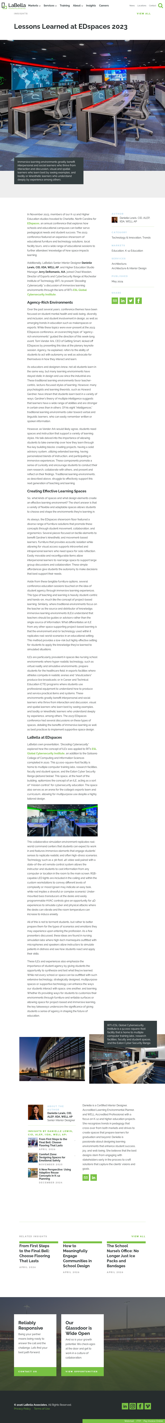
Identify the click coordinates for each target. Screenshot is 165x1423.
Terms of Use (42, 1408)
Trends (146, 237)
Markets (33, 5)
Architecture (119, 263)
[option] (82, 119)
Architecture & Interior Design (129, 268)
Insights (91, 5)
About (77, 5)
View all (144, 13)
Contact (152, 6)
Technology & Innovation (126, 237)
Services (49, 5)
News (132, 6)
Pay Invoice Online (153, 1421)
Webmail (129, 1421)
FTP (139, 1421)
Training (65, 5)
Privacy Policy (22, 1408)
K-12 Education (134, 250)
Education (118, 250)
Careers (104, 5)
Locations (141, 6)
